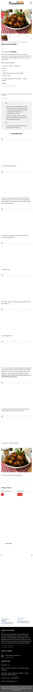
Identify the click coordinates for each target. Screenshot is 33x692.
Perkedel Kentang (5, 619)
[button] (2, 3)
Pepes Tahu (19, 619)
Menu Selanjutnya (11, 42)
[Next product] (2, 49)
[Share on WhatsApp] (2, 86)
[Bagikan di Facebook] (5, 86)
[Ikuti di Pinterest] (12, 646)
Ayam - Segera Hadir (23, 42)
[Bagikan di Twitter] (7, 86)
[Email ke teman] (10, 86)
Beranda (3, 42)
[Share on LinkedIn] (15, 86)
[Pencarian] (5, 3)
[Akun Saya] (28, 3)
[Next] (29, 21)
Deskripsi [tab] (3, 95)
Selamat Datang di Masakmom (12, 655)
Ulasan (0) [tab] (3, 98)
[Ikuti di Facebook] (2, 646)
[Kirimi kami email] (10, 646)
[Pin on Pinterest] (12, 86)
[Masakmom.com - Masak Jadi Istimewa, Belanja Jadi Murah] (16, 3)
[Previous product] (5, 49)
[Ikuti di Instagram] (5, 646)
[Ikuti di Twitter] (7, 646)
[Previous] (4, 21)
